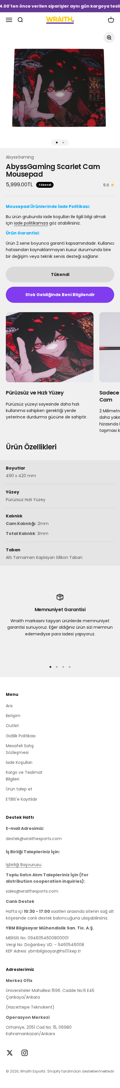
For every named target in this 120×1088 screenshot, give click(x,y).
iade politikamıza (31, 223)
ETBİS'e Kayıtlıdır (21, 799)
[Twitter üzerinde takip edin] (10, 1053)
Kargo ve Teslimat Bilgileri (24, 775)
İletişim (13, 716)
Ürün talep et (19, 789)
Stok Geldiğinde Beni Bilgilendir (60, 295)
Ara (9, 706)
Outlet (12, 726)
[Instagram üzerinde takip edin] (25, 1053)
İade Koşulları (19, 762)
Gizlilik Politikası (21, 736)
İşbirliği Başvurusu (23, 865)
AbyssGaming (20, 157)
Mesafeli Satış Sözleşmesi (20, 749)
